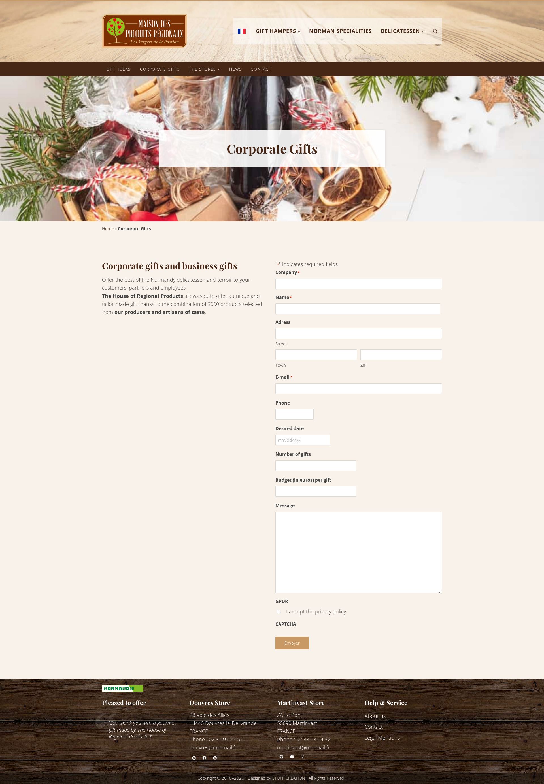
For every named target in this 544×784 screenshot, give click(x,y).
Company (287, 272)
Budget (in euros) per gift (303, 480)
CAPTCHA (285, 624)
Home (108, 228)
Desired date (289, 428)
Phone (282, 403)
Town (280, 365)
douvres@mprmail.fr (213, 747)
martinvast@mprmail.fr (303, 747)
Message (285, 505)
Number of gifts (293, 454)
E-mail (283, 377)
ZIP (363, 365)
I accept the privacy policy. (316, 611)
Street (281, 344)
